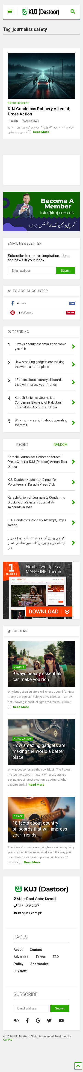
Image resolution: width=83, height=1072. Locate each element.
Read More (41, 132)
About (18, 950)
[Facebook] (27, 1021)
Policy (18, 964)
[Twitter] (49, 1021)
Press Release (18, 103)
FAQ (56, 957)
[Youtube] (61, 1021)
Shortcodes (39, 964)
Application (23, 739)
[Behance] (16, 1021)
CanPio (7, 1039)
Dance (18, 816)
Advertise (21, 957)
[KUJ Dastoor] (38, 16)
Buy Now (20, 971)
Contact (36, 950)
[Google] (38, 1021)
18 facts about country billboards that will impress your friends (39, 829)
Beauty (19, 667)
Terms (41, 957)
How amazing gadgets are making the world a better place (38, 751)
